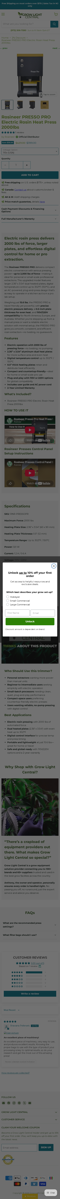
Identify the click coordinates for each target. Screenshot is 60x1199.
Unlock (30, 621)
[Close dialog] (53, 566)
